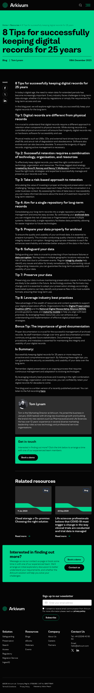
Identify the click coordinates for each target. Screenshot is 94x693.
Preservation (8, 641)
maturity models (51, 311)
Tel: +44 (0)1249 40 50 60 (80, 637)
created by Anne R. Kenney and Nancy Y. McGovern (42, 168)
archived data (82, 214)
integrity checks (73, 260)
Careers (51, 641)
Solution (7, 631)
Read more (20, 536)
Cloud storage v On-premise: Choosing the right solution (32, 520)
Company (54, 631)
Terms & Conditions (9, 686)
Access (5, 649)
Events (28, 649)
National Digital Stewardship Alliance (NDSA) (63, 308)
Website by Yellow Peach (42, 686)
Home (5, 25)
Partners (52, 645)
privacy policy (79, 611)
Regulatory (7, 653)
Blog (4, 60)
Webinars (29, 645)
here (43, 391)
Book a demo (28, 457)
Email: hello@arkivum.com (80, 644)
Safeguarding (8, 636)
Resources (14, 25)
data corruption (23, 257)
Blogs (27, 636)
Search (5, 645)
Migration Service (10, 658)
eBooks (28, 641)
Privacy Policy (25, 686)
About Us (52, 636)
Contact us (74, 567)
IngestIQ (6, 662)
